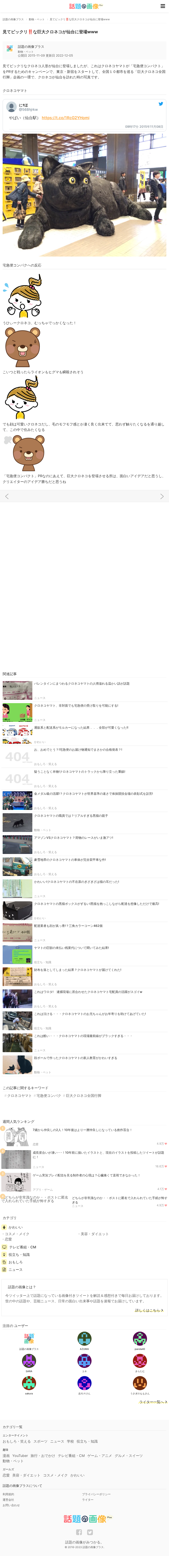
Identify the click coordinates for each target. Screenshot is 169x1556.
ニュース (40, 698)
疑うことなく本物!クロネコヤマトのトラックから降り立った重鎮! (79, 771)
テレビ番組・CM (22, 1247)
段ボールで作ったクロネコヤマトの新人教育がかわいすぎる (75, 1058)
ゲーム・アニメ (99, 1455)
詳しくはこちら (147, 1310)
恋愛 (36, 1144)
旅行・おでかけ (43, 1455)
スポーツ (40, 1441)
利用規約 (8, 1494)
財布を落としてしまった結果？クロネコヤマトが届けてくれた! (77, 970)
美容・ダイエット (95, 1234)
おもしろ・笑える (45, 764)
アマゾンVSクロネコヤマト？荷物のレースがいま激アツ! (73, 837)
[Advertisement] (84, 538)
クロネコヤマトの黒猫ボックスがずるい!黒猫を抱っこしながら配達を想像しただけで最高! (96, 904)
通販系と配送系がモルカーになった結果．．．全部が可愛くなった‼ (81, 727)
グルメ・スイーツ (129, 1455)
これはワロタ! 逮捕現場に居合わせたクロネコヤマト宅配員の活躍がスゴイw (88, 992)
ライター (88, 1499)
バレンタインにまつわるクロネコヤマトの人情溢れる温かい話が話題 (82, 683)
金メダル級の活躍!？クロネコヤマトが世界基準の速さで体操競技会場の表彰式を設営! (93, 793)
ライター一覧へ (151, 1402)
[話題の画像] (83, 6)
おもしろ (16, 1262)
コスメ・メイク (17, 1234)
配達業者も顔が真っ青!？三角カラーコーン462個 (68, 926)
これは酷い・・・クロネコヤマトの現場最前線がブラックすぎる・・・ (83, 1036)
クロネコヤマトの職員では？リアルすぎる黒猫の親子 (71, 815)
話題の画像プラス (31, 46)
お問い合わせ (11, 1505)
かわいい (40, 742)
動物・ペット (42, 830)
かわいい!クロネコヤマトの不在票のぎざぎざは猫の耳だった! (76, 881)
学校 (70, 1441)
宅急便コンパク (49, 1095)
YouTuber (20, 1455)
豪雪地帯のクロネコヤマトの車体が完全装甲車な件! (70, 859)
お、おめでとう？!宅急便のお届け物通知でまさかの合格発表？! (78, 749)
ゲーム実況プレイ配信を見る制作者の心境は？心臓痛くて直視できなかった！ (87, 1175)
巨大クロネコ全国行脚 (83, 1095)
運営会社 (8, 1499)
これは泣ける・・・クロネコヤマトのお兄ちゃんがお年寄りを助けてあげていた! (90, 1014)
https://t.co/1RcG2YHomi (65, 117)
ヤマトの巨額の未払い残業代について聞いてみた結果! (71, 948)
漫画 (6, 1455)
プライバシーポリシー (96, 1494)
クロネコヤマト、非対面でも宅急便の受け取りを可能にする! (76, 705)
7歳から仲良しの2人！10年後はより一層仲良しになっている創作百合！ (82, 1130)
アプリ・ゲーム (43, 1189)
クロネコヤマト (19, 1095)
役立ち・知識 (42, 962)
